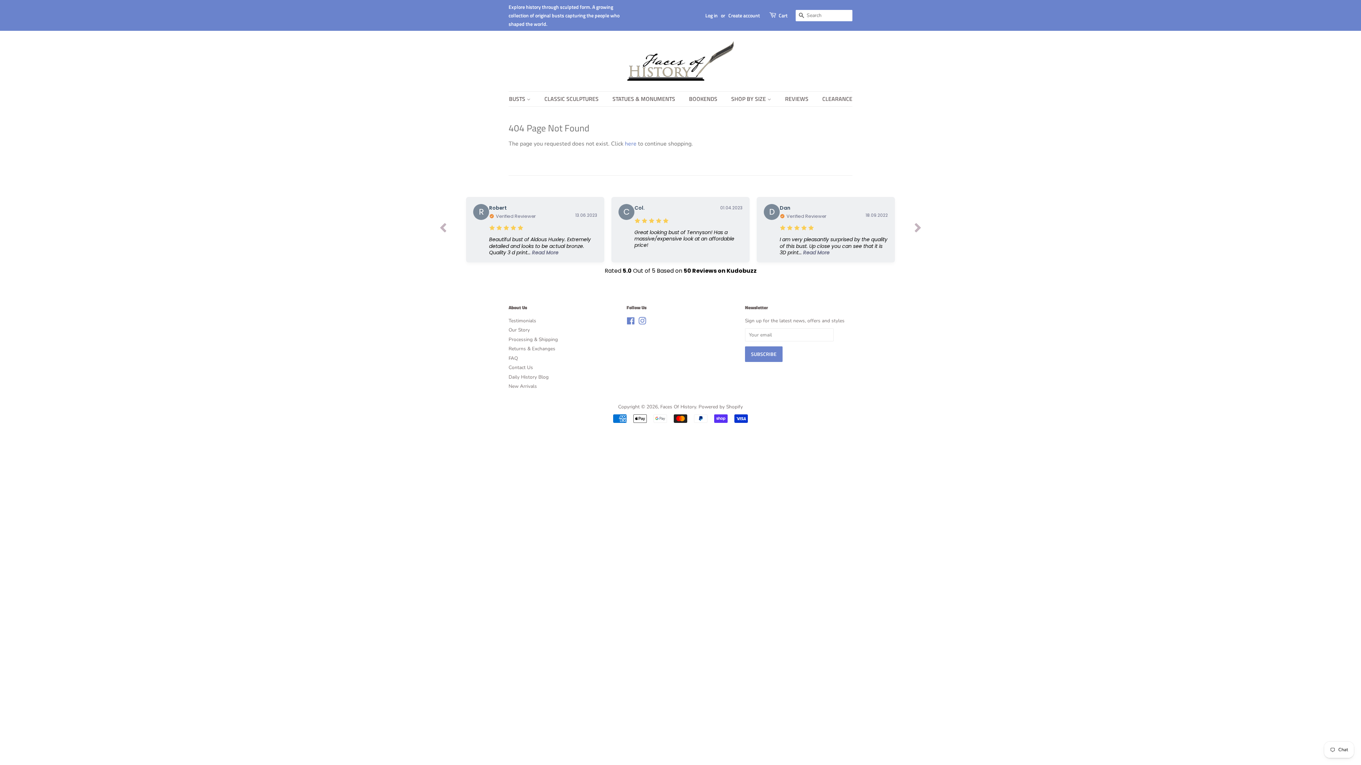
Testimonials (522, 320)
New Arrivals (523, 386)
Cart (783, 15)
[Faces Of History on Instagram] (642, 322)
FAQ (513, 358)
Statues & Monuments (643, 99)
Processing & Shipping (533, 339)
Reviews (796, 99)
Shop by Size (749, 99)
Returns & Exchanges (532, 348)
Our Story (519, 330)
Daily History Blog (529, 377)
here (631, 144)
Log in (711, 15)
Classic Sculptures (571, 99)
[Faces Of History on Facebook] (631, 322)
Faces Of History (678, 406)
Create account (744, 15)
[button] (543, 246)
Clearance (837, 99)
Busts (518, 99)
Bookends (703, 99)
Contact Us (521, 367)
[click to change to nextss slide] (918, 229)
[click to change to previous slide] (443, 229)
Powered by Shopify (721, 406)
